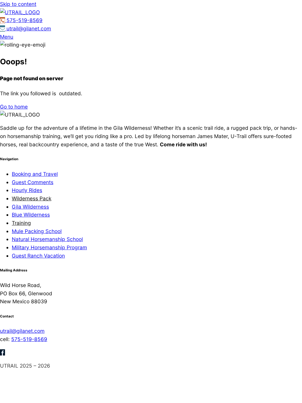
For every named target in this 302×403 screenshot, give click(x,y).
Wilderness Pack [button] (31, 198)
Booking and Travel (35, 174)
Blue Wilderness (31, 215)
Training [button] (21, 223)
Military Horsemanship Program (49, 247)
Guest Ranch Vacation (38, 256)
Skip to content (18, 4)
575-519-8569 (29, 339)
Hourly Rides (27, 190)
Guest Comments (32, 182)
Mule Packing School (37, 231)
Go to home (14, 107)
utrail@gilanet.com (22, 331)
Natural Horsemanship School (47, 239)
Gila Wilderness (30, 207)
